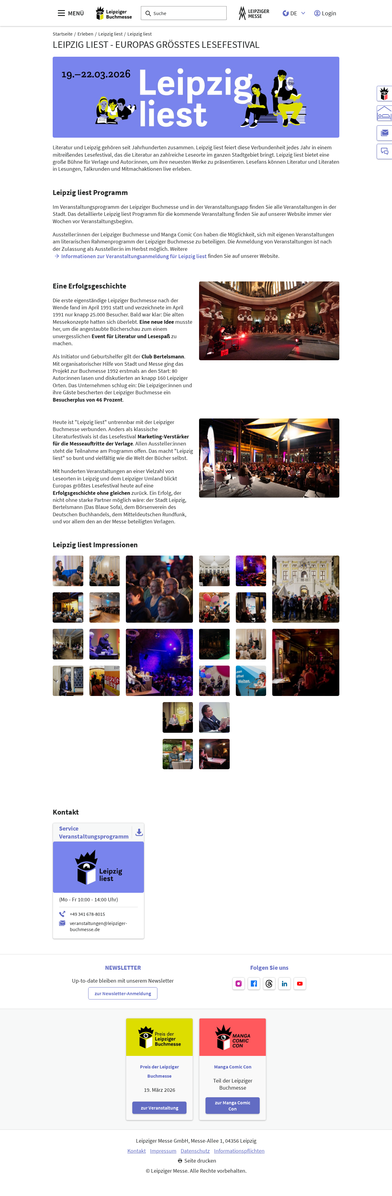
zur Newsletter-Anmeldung (123, 993)
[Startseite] (114, 13)
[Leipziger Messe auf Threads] (269, 983)
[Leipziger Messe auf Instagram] (238, 983)
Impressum (163, 1151)
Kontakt (136, 1151)
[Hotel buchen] (384, 113)
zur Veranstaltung (159, 1108)
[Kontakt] (384, 151)
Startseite (63, 34)
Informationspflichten (239, 1151)
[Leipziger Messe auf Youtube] (300, 983)
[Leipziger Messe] (254, 13)
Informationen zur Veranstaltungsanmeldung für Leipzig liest (134, 256)
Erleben (85, 34)
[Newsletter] (384, 133)
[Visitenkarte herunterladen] (139, 832)
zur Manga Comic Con (232, 1105)
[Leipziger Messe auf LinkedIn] (284, 983)
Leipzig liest (110, 34)
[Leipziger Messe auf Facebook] (254, 983)
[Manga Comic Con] (384, 93)
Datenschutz (195, 1151)
